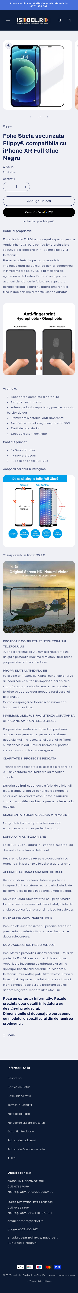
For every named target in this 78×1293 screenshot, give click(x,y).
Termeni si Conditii (20, 1105)
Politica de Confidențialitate (26, 1149)
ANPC (12, 1158)
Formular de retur (19, 1096)
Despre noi (15, 1078)
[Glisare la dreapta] (47, 117)
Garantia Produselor (21, 1131)
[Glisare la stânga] (30, 117)
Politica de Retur (19, 1087)
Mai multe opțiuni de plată (39, 221)
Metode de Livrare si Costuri (26, 1122)
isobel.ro (18, 1275)
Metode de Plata (19, 1113)
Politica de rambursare (62, 1275)
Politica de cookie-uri (22, 1140)
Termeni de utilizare (41, 1281)
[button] (8, 20)
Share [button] (11, 1035)
